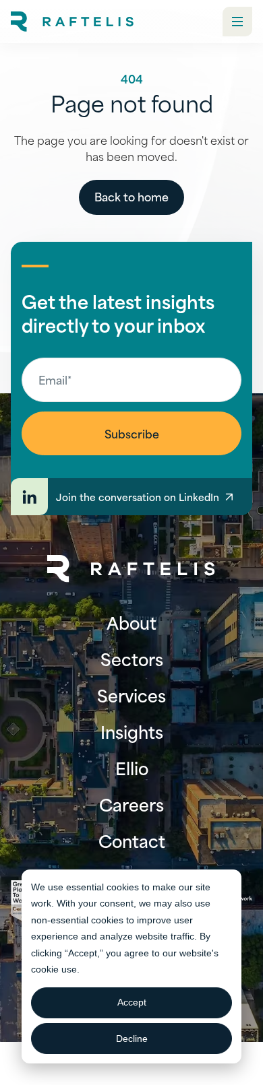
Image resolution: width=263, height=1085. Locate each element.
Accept (131, 1002)
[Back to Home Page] (131, 569)
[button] (237, 21)
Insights (131, 731)
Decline (132, 1038)
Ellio (131, 768)
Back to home (131, 196)
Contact (131, 840)
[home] (72, 21)
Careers (131, 804)
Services (131, 695)
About (131, 622)
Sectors (131, 659)
